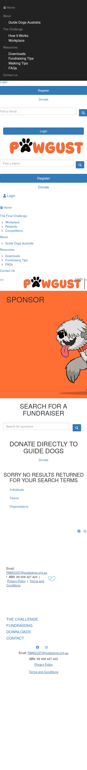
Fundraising (19, 625)
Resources (10, 47)
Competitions (14, 230)
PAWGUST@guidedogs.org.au (26, 572)
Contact (15, 638)
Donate (43, 187)
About (7, 16)
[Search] (80, 164)
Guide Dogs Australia (24, 22)
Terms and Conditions (43, 672)
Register (43, 178)
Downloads (17, 53)
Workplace (16, 40)
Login (43, 131)
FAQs (12, 68)
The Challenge (13, 29)
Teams (14, 498)
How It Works (18, 35)
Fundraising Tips (21, 58)
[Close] (85, 279)
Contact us (10, 75)
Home (10, 7)
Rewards (11, 226)
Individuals (17, 489)
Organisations (19, 506)
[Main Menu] (1, 279)
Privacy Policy (16, 581)
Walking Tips (18, 63)
